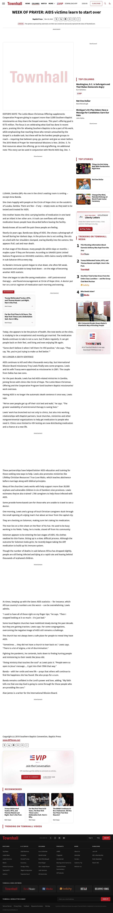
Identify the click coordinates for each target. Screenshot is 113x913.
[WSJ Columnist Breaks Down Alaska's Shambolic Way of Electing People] (93, 311)
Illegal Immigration (26, 870)
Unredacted (59, 859)
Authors (5, 874)
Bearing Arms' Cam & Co (63, 863)
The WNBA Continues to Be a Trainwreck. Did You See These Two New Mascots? (62, 811)
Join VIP (106, 838)
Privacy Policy (18, 906)
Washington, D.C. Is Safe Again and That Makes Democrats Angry (93, 86)
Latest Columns (7, 859)
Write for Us (77, 867)
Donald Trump (25, 859)
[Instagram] (55, 838)
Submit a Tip (78, 863)
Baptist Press (38, 19)
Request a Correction (37, 906)
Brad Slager (42, 863)
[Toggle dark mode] (110, 3)
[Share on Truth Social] (61, 19)
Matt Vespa (8, 820)
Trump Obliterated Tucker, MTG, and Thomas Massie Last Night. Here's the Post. (13, 811)
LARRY (58, 851)
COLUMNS (35, 3)
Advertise (77, 855)
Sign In (91, 838)
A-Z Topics (24, 846)
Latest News (6, 855)
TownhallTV (6, 870)
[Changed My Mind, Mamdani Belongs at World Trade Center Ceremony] (83, 199)
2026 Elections (25, 851)
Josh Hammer (43, 870)
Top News (5, 851)
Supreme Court (25, 874)
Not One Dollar (83, 101)
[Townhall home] (10, 838)
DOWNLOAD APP (71, 3)
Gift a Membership (97, 855)
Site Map (47, 906)
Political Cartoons (8, 867)
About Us (77, 851)
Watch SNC (95, 863)
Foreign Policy (25, 867)
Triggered (59, 855)
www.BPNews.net (11, 740)
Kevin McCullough (44, 859)
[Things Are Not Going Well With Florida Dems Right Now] (83, 168)
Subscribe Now (49, 777)
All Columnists (43, 874)
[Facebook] (59, 838)
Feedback (26, 906)
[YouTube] (64, 838)
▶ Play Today (85, 229)
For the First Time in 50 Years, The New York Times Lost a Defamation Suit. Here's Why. (38, 812)
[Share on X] (56, 19)
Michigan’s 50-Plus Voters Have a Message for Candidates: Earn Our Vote (92, 112)
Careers (76, 859)
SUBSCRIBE (96, 3)
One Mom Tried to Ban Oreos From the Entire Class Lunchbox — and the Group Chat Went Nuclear (95, 279)
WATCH (44, 3)
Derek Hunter (42, 855)
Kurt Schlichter (43, 851)
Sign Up (105, 899)
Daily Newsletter (97, 859)
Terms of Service (7, 906)
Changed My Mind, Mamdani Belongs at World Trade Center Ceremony (99, 198)
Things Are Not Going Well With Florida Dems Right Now (101, 166)
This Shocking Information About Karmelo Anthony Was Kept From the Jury (95, 248)
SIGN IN (84, 3)
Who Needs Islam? (88, 291)
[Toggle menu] (3, 3)
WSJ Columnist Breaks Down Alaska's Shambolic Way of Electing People (92, 324)
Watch (4, 863)
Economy (23, 863)
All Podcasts (60, 873)
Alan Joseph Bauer (44, 867)
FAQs (98, 838)
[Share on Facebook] (65, 19)
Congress (23, 855)
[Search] (105, 3)
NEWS (27, 3)
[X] (50, 838)
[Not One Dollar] (83, 184)
